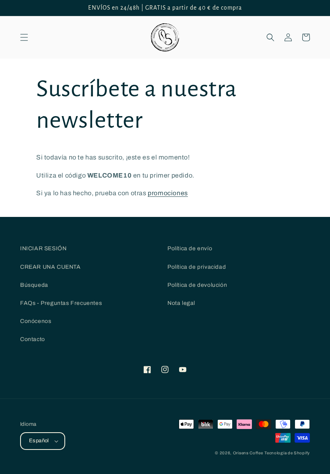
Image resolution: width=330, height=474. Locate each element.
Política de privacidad (196, 267)
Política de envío (189, 248)
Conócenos (35, 321)
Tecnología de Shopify (287, 453)
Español (39, 440)
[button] (24, 37)
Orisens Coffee (248, 453)
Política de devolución (197, 285)
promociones (168, 193)
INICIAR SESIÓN (43, 248)
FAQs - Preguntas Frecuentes (61, 303)
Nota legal (181, 303)
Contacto (32, 339)
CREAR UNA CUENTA (50, 267)
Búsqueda (34, 285)
